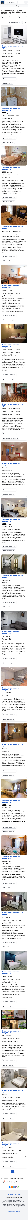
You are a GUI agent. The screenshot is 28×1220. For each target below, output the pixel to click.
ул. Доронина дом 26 (8, 414)
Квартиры (10, 6)
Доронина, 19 (6, 639)
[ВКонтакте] (10, 1187)
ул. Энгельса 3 (6, 355)
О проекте (10, 1194)
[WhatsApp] (18, 1187)
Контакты (18, 1194)
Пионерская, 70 (7, 470)
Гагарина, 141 (6, 807)
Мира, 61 (5, 582)
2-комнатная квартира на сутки (12, 47)
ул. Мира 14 (5, 296)
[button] (26, 2)
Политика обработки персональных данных (14, 1209)
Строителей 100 (7, 118)
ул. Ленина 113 (6, 982)
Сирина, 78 (5, 751)
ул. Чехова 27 (6, 923)
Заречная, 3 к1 (6, 863)
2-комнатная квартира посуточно (11, 109)
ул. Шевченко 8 (7, 1100)
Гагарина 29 (6, 177)
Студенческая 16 (7, 1041)
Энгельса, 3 (5, 695)
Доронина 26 (6, 56)
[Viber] (16, 1187)
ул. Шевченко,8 (7, 1153)
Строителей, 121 (7, 526)
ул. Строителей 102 (8, 236)
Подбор (18, 6)
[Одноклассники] (12, 1187)
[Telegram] (14, 1187)
